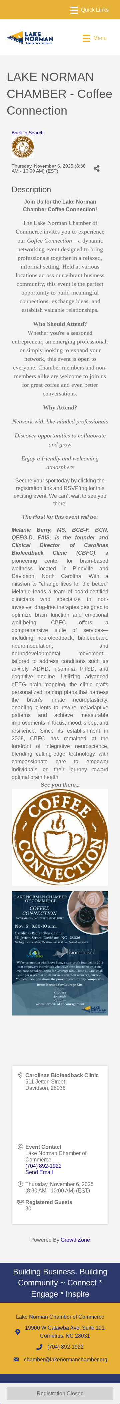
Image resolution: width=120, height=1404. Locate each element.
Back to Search (28, 132)
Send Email (39, 1172)
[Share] (96, 168)
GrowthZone (75, 1240)
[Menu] (89, 10)
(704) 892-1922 (43, 1166)
